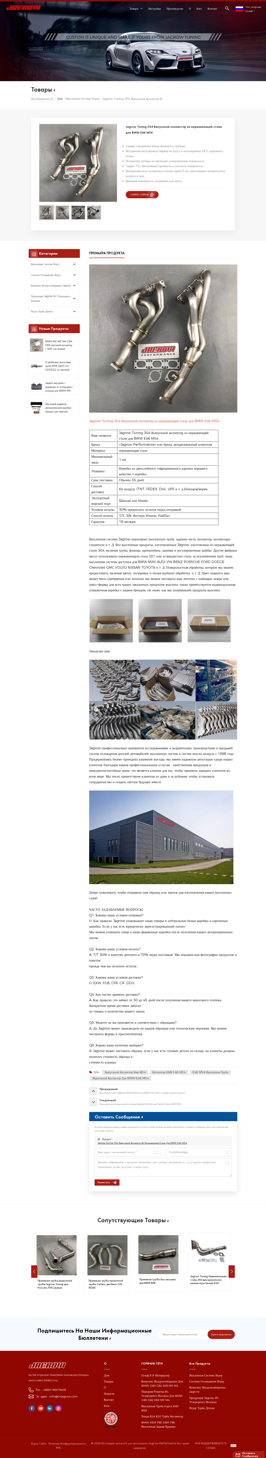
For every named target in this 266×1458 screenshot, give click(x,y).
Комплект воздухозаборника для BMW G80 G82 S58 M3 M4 (162, 1383)
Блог (199, 8)
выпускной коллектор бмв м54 (125, 1072)
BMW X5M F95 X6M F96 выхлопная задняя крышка (158, 1424)
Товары (108, 1381)
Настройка (154, 8)
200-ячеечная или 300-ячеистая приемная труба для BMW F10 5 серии (208, 1284)
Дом (60, 99)
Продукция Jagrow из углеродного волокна (50, 298)
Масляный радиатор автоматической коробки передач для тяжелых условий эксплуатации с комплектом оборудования (58, 408)
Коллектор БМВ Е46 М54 (169, 1072)
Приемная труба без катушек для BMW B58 (107, 1281)
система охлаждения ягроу (46, 275)
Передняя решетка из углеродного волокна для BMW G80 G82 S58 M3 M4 (162, 1396)
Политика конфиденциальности (67, 1443)
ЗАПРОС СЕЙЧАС (140, 194)
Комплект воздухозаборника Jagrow (51, 285)
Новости (109, 1393)
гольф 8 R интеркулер (155, 1375)
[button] (34, 1271)
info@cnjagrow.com (63, 1396)
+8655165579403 (54, 1389)
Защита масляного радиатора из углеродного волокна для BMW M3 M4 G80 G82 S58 (59, 387)
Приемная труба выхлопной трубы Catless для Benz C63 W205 (55, 1284)
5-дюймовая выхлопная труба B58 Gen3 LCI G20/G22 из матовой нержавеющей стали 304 (58, 366)
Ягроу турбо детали (42, 311)
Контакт (212, 8)
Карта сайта (38, 1443)
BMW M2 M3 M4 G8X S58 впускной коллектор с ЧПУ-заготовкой (58, 345)
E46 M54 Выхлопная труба (210, 1072)
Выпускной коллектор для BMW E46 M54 (121, 1078)
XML (58, 1447)
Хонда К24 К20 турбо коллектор (162, 1416)
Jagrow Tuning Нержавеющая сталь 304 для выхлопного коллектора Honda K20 (157, 1280)
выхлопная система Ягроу (82, 99)
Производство (175, 8)
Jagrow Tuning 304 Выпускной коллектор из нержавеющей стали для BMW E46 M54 (142, 1143)
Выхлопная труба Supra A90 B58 (159, 1408)
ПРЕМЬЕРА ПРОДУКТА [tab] (106, 253)
